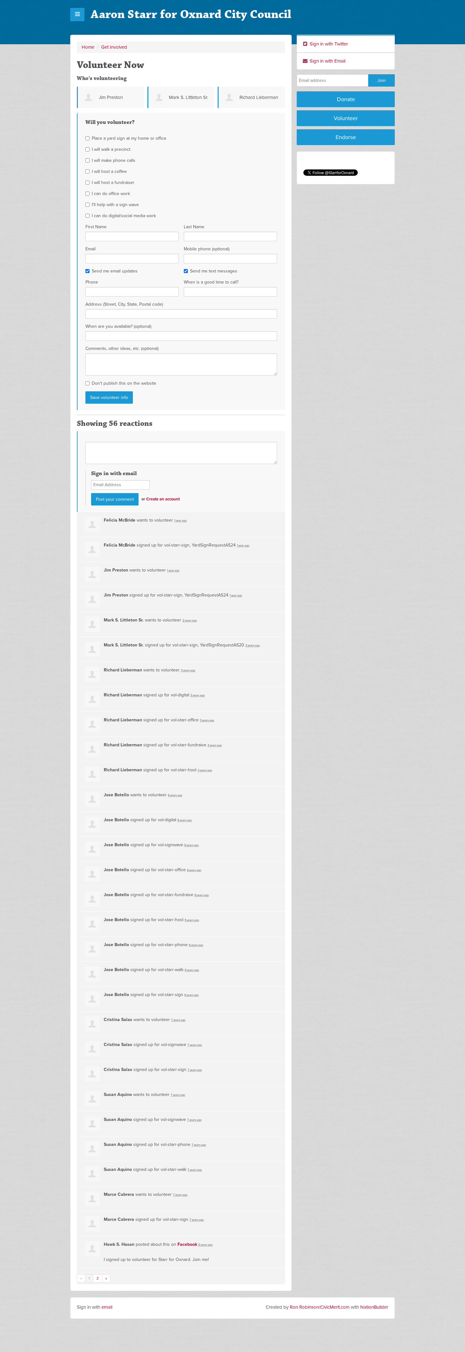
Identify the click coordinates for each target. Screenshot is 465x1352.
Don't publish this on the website (124, 383)
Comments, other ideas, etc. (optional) (121, 348)
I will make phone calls (113, 160)
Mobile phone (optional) (206, 249)
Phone (91, 282)
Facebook (187, 1244)
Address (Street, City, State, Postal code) (124, 304)
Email (90, 249)
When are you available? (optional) (118, 326)
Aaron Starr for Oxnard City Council (191, 14)
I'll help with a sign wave (115, 204)
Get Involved (114, 47)
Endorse (346, 137)
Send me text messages (213, 271)
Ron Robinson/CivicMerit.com (320, 1307)
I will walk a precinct (111, 149)
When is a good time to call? (211, 282)
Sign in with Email (326, 61)
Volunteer (346, 118)
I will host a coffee (109, 171)
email (107, 1307)
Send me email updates (115, 271)
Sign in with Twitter (328, 44)
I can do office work (111, 193)
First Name (96, 226)
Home (88, 47)
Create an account (163, 499)
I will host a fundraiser (113, 182)
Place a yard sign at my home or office (129, 138)
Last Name (194, 226)
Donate (346, 99)
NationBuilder (374, 1307)
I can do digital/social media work (124, 215)
